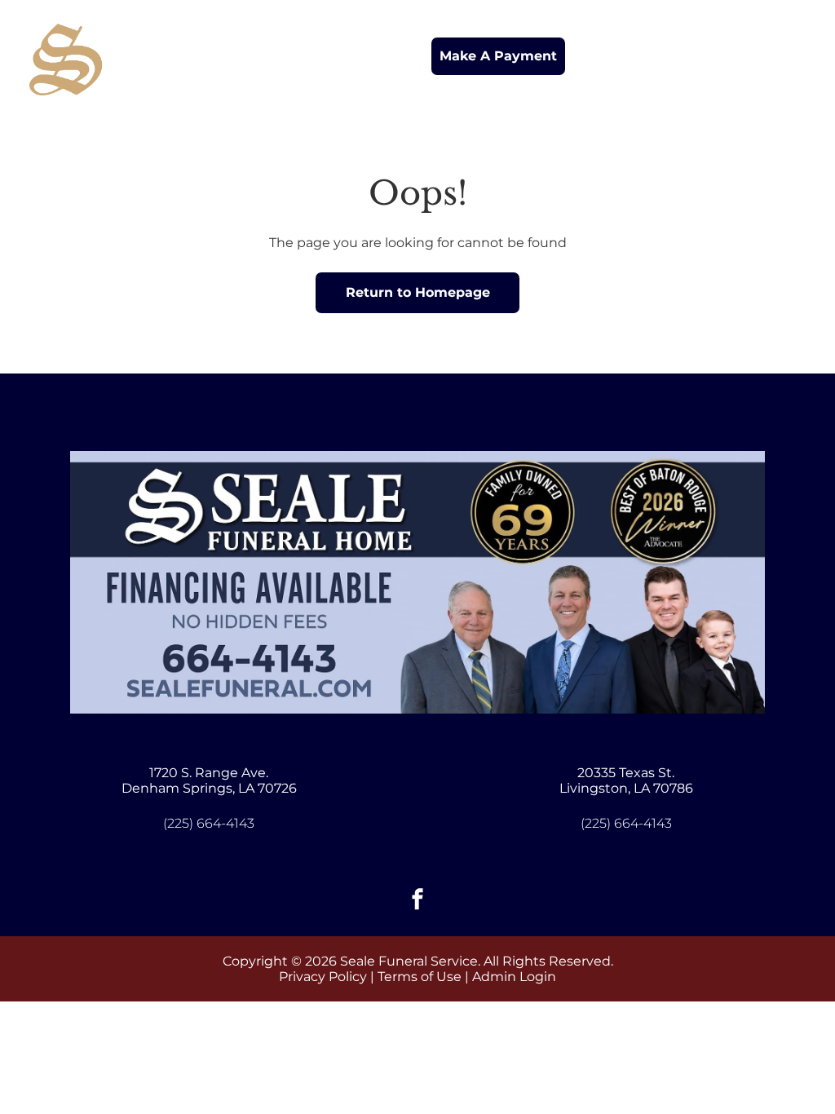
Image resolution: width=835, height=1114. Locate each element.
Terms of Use (420, 976)
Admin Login (514, 976)
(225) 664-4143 (208, 823)
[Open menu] (793, 56)
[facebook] (417, 901)
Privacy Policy (323, 976)
